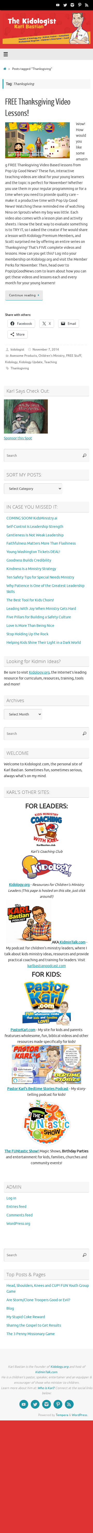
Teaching (50, 362)
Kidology (11, 362)
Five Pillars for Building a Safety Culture (38, 617)
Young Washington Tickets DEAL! (33, 552)
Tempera (62, 1415)
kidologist (17, 349)
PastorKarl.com (23, 1030)
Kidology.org (39, 672)
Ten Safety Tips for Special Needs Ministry (40, 577)
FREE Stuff (73, 356)
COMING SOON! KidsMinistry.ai (31, 518)
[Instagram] (72, 4)
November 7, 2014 (46, 349)
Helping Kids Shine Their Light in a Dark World (43, 642)
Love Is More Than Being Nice (30, 625)
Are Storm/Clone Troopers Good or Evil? (38, 1300)
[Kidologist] (57, 4)
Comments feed (19, 1215)
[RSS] (86, 4)
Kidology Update (31, 362)
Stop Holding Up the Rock (27, 634)
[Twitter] (65, 4)
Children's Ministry (51, 356)
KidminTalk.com (72, 942)
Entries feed (16, 1207)
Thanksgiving (20, 368)
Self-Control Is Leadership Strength (34, 527)
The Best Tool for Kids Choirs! (30, 600)
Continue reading (22, 295)
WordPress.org (18, 1224)
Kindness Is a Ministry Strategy (31, 569)
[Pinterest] (79, 4)
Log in (11, 1198)
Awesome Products (23, 356)
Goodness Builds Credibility (28, 560)
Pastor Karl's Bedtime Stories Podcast (37, 1089)
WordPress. (80, 1415)
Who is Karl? (46, 1388)
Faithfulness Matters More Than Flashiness (41, 543)
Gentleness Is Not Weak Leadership (35, 535)
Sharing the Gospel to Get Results (33, 1325)
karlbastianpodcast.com (46, 966)
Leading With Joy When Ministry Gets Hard (41, 609)
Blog (10, 1308)
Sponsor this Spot (18, 438)
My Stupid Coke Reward (25, 1317)
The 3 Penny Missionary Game (30, 1334)
